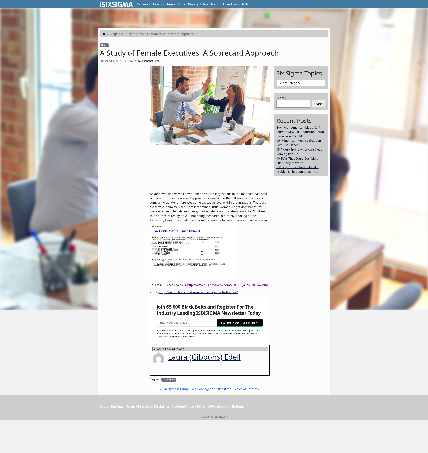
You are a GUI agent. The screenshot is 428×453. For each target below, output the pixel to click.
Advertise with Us (235, 4)
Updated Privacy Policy (189, 406)
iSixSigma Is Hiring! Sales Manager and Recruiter (197, 389)
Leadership (169, 379)
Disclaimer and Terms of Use (180, 336)
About (215, 4)
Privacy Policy (198, 4)
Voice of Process (246, 389)
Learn (157, 4)
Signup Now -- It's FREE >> (240, 322)
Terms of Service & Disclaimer (148, 406)
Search (281, 98)
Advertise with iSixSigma (226, 406)
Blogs (113, 34)
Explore (142, 4)
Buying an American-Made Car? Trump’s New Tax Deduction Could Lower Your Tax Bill (300, 131)
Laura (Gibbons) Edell (146, 61)
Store (181, 4)
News (171, 4)
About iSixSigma (112, 406)
